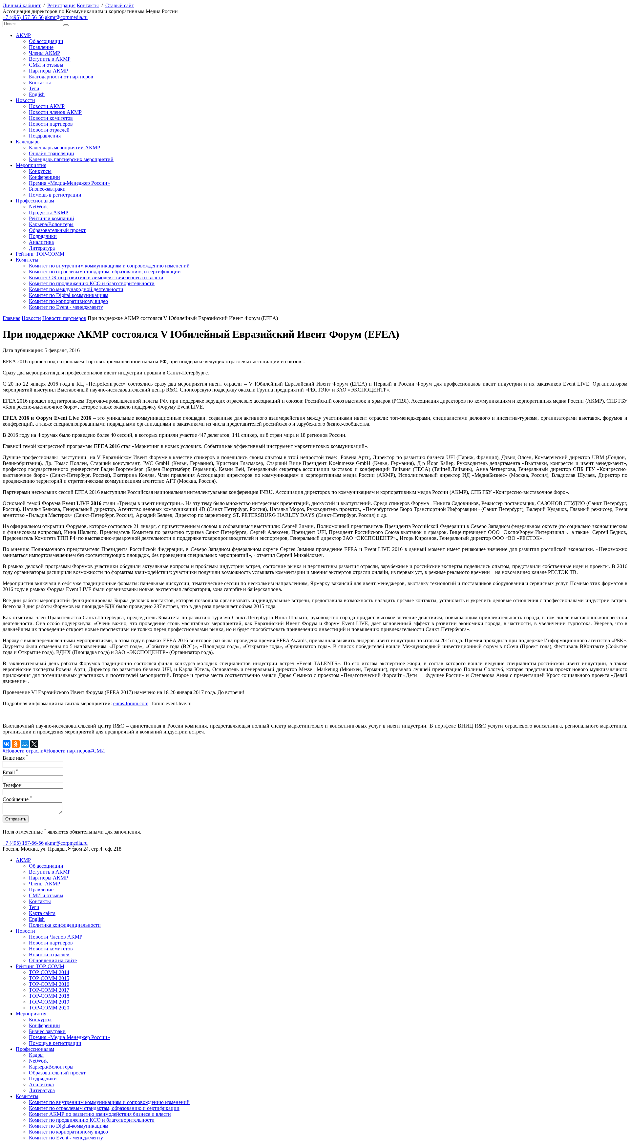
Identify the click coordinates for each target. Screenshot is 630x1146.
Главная (11, 318)
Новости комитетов (51, 118)
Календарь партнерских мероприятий (71, 159)
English (37, 94)
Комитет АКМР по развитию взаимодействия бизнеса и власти (100, 1114)
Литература (42, 248)
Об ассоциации (46, 41)
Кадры (36, 1055)
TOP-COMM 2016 (49, 984)
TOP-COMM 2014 (49, 972)
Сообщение (17, 799)
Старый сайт (119, 5)
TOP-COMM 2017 (49, 990)
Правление (41, 47)
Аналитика (41, 242)
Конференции (44, 177)
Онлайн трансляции (51, 153)
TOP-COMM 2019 (49, 1002)
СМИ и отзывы (46, 65)
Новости (25, 100)
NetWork (38, 206)
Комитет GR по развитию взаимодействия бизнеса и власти (96, 277)
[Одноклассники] (16, 744)
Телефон (12, 785)
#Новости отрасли (23, 750)
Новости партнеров (51, 124)
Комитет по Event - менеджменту (66, 307)
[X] (34, 744)
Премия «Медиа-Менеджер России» (69, 183)
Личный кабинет (22, 5)
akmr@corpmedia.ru (66, 17)
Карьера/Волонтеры (51, 224)
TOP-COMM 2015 (49, 978)
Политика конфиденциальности (65, 925)
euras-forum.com (130, 703)
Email (10, 772)
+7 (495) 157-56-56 (23, 17)
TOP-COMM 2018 (49, 996)
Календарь (27, 141)
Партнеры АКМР (48, 71)
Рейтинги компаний (51, 218)
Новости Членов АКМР (55, 937)
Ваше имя (15, 758)
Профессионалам (35, 200)
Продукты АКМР (48, 212)
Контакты (88, 5)
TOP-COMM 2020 (49, 1007)
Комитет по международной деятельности (76, 289)
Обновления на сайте (53, 960)
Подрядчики (43, 236)
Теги (34, 88)
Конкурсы (40, 171)
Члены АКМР (44, 53)
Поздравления (45, 135)
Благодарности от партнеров (61, 76)
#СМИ (97, 750)
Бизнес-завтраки (47, 189)
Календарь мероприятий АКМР (64, 147)
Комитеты (27, 260)
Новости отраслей (49, 130)
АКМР (23, 35)
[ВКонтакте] (6, 744)
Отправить (15, 819)
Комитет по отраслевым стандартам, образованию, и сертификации (105, 271)
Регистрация (61, 5)
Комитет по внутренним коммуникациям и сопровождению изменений (109, 265)
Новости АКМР (47, 106)
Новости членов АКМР (55, 112)
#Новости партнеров (67, 750)
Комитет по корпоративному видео (68, 301)
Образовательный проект (57, 230)
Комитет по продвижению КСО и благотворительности (92, 283)
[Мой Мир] (25, 744)
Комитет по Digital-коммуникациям (68, 295)
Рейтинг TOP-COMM (40, 254)
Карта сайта (42, 913)
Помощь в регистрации (55, 195)
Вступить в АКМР (50, 59)
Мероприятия (31, 165)
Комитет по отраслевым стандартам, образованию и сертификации (104, 1108)
